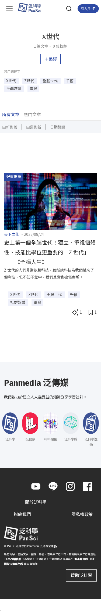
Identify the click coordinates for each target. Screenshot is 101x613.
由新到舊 (9, 127)
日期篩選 (57, 127)
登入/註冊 (88, 8)
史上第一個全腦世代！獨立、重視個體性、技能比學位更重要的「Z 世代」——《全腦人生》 (50, 252)
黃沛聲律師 (81, 559)
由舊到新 (33, 127)
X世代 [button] (11, 80)
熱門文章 (32, 114)
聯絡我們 (22, 514)
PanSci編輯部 (13, 559)
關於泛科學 (36, 502)
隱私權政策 (82, 514)
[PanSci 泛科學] (32, 7)
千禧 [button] (70, 80)
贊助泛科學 (81, 575)
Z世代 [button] (29, 80)
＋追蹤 (50, 59)
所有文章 (10, 114)
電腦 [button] (33, 88)
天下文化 (11, 234)
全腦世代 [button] (50, 80)
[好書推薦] (50, 201)
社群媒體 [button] (14, 88)
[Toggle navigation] (9, 8)
